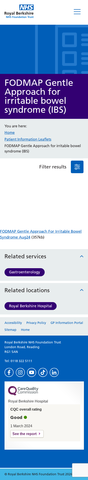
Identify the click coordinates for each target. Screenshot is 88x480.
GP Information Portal (67, 323)
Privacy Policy (36, 323)
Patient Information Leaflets (28, 139)
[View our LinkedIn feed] (54, 372)
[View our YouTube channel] (31, 372)
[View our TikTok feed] (42, 372)
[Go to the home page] (19, 11)
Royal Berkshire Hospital (30, 306)
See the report (24, 434)
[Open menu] (77, 11)
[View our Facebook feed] (9, 372)
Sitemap (10, 330)
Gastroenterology (24, 272)
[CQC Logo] (23, 394)
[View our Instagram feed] (20, 372)
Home (10, 132)
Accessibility (13, 323)
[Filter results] (77, 167)
